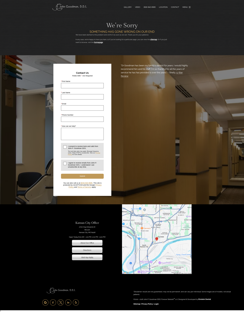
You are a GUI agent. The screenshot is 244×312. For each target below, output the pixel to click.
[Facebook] (53, 302)
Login (156, 304)
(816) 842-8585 (86, 183)
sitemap (153, 39)
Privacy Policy (147, 304)
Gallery (128, 7)
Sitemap (136, 304)
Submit (82, 176)
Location (163, 7)
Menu (185, 7)
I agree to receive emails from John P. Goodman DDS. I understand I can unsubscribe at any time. (82, 165)
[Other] (45, 302)
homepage (98, 42)
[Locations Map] (157, 239)
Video (137, 7)
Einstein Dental (204, 299)
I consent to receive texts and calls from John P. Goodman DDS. (84, 150)
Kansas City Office (87, 223)
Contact (175, 7)
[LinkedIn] (68, 302)
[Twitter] (61, 302)
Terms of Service (84, 187)
